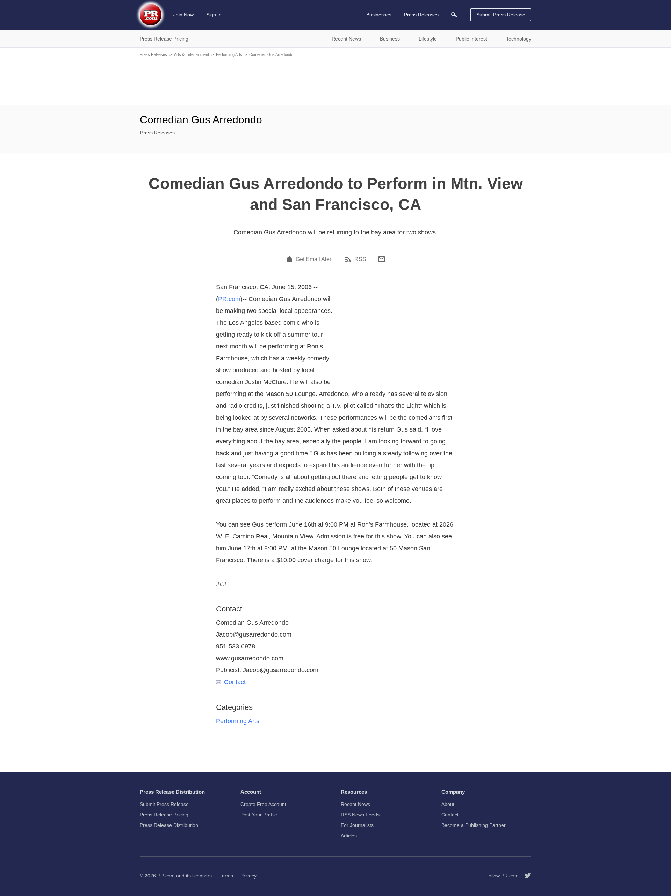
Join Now (183, 14)
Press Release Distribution (169, 825)
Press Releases (153, 54)
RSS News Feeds (360, 814)
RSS (360, 259)
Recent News (355, 804)
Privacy (248, 875)
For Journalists (357, 825)
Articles (349, 835)
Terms (226, 875)
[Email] (381, 259)
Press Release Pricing (164, 814)
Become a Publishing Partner (473, 825)
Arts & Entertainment (191, 54)
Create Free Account (263, 804)
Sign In (214, 14)
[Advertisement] (335, 80)
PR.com (229, 298)
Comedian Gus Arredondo (271, 54)
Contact (235, 681)
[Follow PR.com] (525, 876)
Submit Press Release (500, 14)
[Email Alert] (290, 259)
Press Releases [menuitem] (421, 14)
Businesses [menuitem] (378, 14)
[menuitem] (454, 15)
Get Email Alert (314, 259)
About (447, 804)
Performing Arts (229, 54)
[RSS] (349, 259)
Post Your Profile (258, 814)
